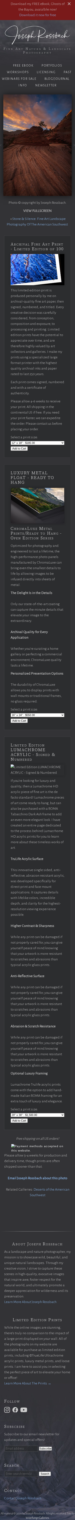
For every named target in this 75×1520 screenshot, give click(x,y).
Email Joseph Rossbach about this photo (37, 1178)
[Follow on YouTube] (24, 1410)
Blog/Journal (57, 78)
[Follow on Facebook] (16, 1410)
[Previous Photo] (1, 146)
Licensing (46, 72)
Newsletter (46, 85)
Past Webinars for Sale (37, 75)
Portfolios (51, 65)
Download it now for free (37, 15)
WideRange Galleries (37, 1517)
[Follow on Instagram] (7, 1410)
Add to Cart (19, 448)
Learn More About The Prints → (27, 1383)
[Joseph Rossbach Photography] (37, 42)
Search (45, 1473)
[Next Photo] (73, 146)
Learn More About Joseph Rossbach (30, 1302)
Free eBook (23, 65)
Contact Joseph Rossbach (22, 1498)
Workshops (18, 72)
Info (22, 85)
